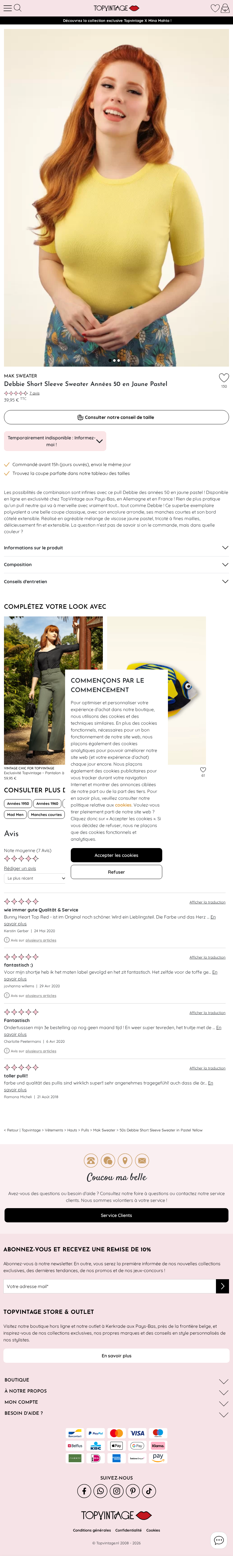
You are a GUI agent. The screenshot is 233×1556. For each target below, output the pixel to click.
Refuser (116, 872)
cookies (123, 805)
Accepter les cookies (116, 855)
